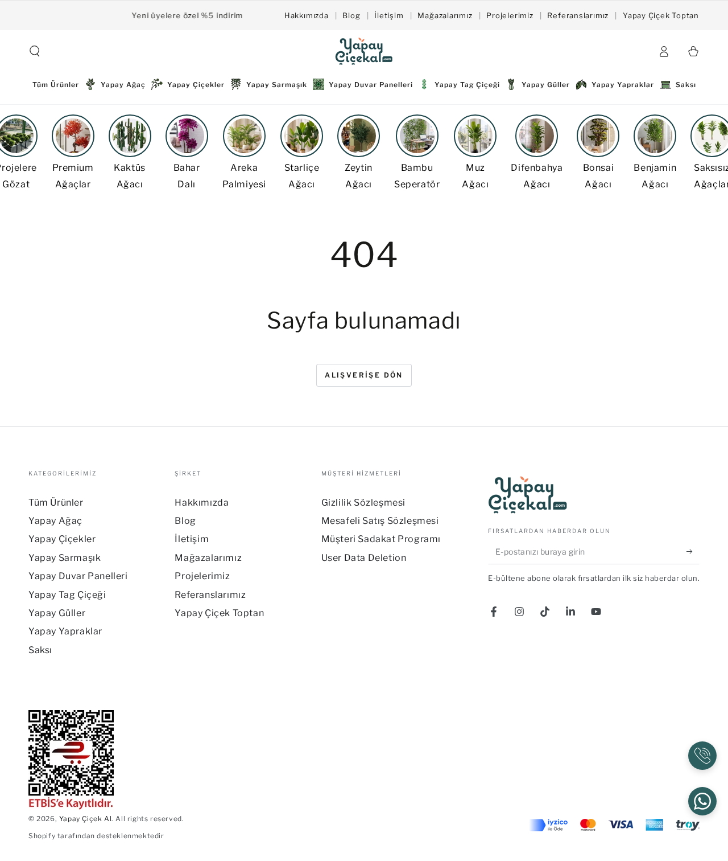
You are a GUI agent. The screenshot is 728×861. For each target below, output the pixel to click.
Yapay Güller (56, 613)
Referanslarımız (578, 15)
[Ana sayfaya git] (364, 51)
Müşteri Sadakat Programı (381, 539)
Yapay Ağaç (55, 520)
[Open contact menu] (702, 755)
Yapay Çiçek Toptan (661, 15)
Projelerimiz (509, 15)
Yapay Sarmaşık (64, 557)
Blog (351, 15)
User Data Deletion (364, 557)
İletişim (388, 15)
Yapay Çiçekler (62, 539)
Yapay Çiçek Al (85, 818)
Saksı (40, 650)
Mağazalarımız (444, 15)
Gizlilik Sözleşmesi (363, 502)
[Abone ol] (693, 551)
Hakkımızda (306, 15)
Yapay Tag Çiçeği (67, 594)
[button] (34, 51)
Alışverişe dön (364, 375)
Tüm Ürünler (56, 502)
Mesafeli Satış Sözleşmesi (380, 520)
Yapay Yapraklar (65, 631)
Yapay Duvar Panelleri (78, 576)
